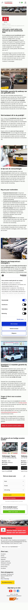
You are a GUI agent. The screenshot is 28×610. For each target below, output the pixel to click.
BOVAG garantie (23, 402)
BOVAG (2, 555)
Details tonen (20, 319)
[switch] (24, 304)
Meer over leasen (13, 511)
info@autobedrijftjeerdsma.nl (14, 595)
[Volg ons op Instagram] (14, 591)
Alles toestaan (14, 323)
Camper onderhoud (5, 561)
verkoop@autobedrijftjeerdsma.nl (9, 412)
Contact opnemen (5, 564)
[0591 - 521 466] (20, 2)
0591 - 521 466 (14, 594)
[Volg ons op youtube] (10, 591)
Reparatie (3, 559)
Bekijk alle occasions (10, 498)
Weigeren (14, 333)
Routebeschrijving (7, 582)
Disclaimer (3, 568)
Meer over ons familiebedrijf (10, 546)
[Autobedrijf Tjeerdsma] (8, 2)
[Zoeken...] (2, 2)
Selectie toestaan (14, 328)
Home (3, 24)
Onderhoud (3, 557)
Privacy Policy (4, 566)
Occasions (3, 554)
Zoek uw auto (7, 495)
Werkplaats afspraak (6, 563)
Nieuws (8, 24)
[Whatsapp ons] (22, 2)
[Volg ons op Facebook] (18, 591)
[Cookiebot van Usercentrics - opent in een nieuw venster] (20, 275)
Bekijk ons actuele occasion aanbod (12, 425)
